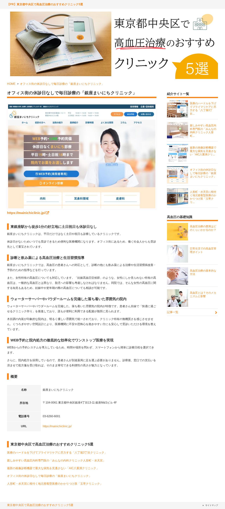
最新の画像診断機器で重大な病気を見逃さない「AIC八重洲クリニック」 (53, 468)
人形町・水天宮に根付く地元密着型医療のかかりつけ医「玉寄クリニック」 (55, 483)
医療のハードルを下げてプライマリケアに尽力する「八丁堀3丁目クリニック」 (57, 452)
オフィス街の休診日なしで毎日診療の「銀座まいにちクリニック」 (49, 475)
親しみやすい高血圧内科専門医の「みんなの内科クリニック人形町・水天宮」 (56, 460)
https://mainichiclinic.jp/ (57, 426)
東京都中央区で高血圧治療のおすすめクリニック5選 (40, 505)
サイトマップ (211, 505)
